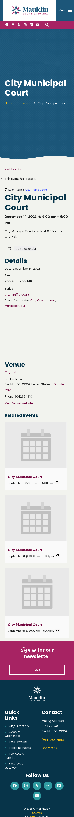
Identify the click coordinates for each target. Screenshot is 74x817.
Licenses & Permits (14, 756)
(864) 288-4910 (53, 740)
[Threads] (25, 24)
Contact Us (50, 748)
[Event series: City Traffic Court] (57, 482)
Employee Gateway (14, 766)
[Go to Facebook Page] (15, 786)
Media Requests (20, 748)
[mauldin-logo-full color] (29, 10)
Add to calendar (25, 249)
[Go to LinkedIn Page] (59, 786)
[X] (19, 24)
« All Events (13, 169)
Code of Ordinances (12, 734)
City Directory (19, 726)
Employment (18, 742)
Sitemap (37, 812)
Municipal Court (16, 306)
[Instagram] (13, 25)
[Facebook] (6, 24)
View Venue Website (19, 403)
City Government (42, 300)
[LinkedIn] (31, 24)
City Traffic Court (17, 295)
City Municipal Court (25, 477)
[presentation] (36, 445)
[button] (47, 25)
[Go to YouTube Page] (37, 796)
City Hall (10, 372)
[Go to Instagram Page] (26, 786)
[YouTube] (37, 24)
